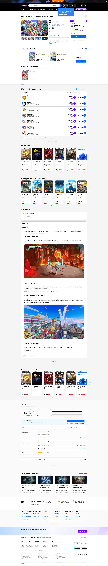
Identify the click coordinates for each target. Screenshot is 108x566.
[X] (84, 554)
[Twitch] (78, 554)
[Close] (106, 1)
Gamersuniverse (30, 120)
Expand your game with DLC (29, 66)
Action (34, 12)
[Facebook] (74, 554)
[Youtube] (76, 554)
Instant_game (29, 96)
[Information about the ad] (75, 23)
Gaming (26, 12)
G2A (22, 12)
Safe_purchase (77, 25)
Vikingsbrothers (30, 114)
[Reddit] (80, 554)
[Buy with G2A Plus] (74, 97)
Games (30, 12)
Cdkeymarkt (29, 102)
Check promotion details (25, 531)
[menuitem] (23, 9)
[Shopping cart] (85, 5)
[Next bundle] (86, 49)
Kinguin (28, 132)
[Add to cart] (84, 97)
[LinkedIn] (86, 554)
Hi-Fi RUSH (38, 12)
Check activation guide (55, 22)
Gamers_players (30, 126)
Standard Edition (52, 35)
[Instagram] (82, 554)
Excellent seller (30, 97)
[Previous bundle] (84, 49)
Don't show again (62, 14)
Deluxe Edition (60, 35)
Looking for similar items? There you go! (33, 178)
